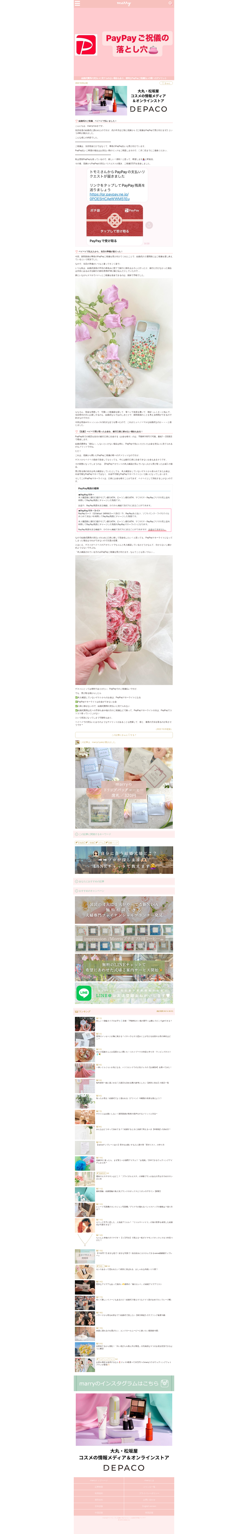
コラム (100, 843)
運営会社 (99, 1500)
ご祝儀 (90, 843)
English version (149, 1506)
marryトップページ (99, 1480)
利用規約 (99, 1493)
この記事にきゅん (124, 735)
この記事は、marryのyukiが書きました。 (98, 742)
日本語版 (99, 1506)
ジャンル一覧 (149, 1487)
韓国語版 (149, 1512)
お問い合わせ (149, 1500)
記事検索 (99, 1487)
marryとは (149, 1480)
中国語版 (99, 1512)
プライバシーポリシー (149, 1493)
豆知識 (80, 843)
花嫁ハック (112, 843)
